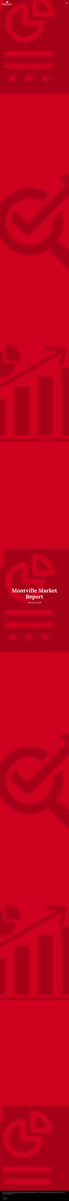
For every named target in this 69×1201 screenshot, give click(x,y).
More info (15, 1194)
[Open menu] (67, 3)
